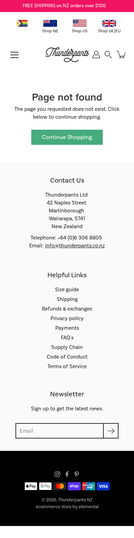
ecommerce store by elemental (67, 507)
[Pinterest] (77, 474)
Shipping (67, 299)
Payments (67, 328)
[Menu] (14, 55)
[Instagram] (57, 474)
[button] (108, 54)
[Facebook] (67, 474)
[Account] (96, 54)
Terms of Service (67, 366)
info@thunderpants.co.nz (75, 245)
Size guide (67, 289)
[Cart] (121, 54)
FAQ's (67, 337)
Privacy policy (67, 318)
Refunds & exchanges (67, 308)
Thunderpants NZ (75, 500)
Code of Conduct (67, 356)
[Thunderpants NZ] (67, 54)
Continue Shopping (67, 137)
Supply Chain (67, 347)
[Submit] (111, 430)
